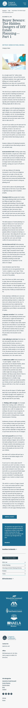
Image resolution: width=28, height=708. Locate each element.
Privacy (3, 700)
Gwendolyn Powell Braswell (9, 681)
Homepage (4, 10)
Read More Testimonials (8, 549)
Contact (4, 689)
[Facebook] (3, 694)
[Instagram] (6, 694)
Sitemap (4, 698)
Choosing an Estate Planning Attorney (12, 568)
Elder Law (4, 562)
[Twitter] (11, 694)
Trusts (4, 574)
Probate (4, 571)
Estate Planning (6, 565)
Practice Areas (6, 685)
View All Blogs (9, 516)
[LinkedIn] (9, 694)
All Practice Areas (7, 578)
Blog (9, 10)
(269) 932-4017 (6, 646)
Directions (5, 657)
